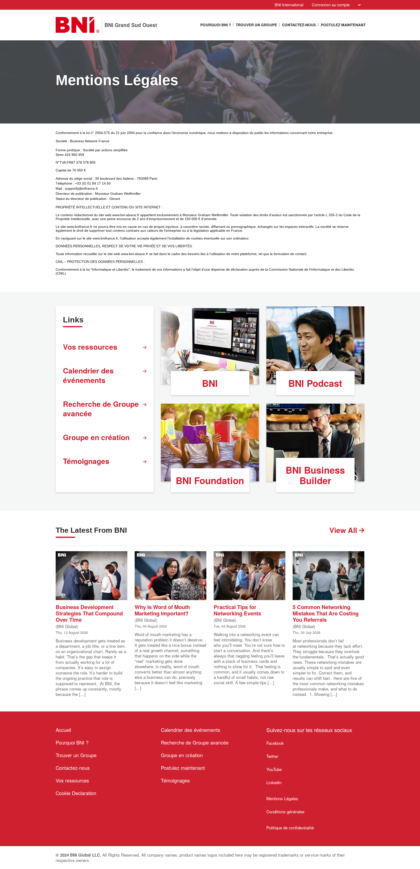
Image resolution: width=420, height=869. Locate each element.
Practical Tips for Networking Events (237, 609)
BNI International (289, 5)
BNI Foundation (210, 480)
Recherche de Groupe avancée (101, 408)
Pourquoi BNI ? (215, 24)
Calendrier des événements (88, 375)
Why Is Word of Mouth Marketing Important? (162, 609)
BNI (210, 383)
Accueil (63, 729)
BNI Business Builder (315, 475)
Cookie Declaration (76, 793)
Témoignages (86, 461)
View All (344, 530)
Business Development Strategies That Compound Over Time (89, 613)
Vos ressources (90, 346)
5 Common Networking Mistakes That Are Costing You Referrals (326, 613)
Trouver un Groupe (256, 24)
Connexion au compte (331, 5)
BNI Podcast (315, 383)
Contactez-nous (299, 24)
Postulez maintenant (343, 24)
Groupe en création (96, 437)
